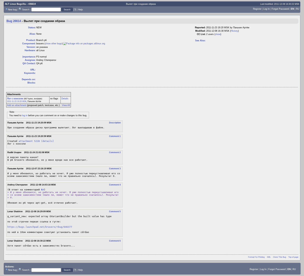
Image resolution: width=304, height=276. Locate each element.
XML (269, 257)
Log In (266, 9)
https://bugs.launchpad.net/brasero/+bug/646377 (39, 227)
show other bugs (53, 43)
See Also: (200, 40)
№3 (42, 189)
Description (115, 122)
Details (64, 98)
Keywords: (30, 73)
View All (66, 105)
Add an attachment (16, 105)
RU (297, 9)
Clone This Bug (279, 257)
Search (25, 9)
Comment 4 (115, 185)
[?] (75, 9)
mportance (29, 56)
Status (31, 27)
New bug (12, 9)
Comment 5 (115, 211)
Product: (31, 40)
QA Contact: (29, 63)
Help (80, 9)
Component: (29, 43)
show (217, 34)
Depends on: (29, 79)
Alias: (32, 34)
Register (257, 9)
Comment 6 (115, 241)
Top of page (293, 257)
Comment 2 (115, 152)
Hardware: (30, 50)
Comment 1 (115, 136)
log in (24, 115)
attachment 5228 (29, 141)
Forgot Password (280, 9)
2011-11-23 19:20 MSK (16, 101)
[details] (47, 141)
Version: (31, 47)
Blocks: (31, 82)
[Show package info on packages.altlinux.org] (84, 43)
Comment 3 (115, 168)
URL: (33, 69)
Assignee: (30, 60)
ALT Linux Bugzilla (15, 4)
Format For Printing (256, 257)
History (234, 31)
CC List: (201, 34)
